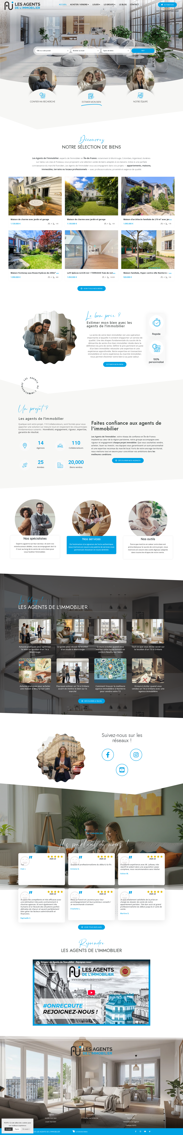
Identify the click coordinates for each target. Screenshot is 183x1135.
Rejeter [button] (17, 1129)
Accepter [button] (8, 1129)
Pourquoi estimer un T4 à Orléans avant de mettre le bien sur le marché (72, 689)
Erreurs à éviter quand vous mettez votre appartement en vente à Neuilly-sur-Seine (110, 649)
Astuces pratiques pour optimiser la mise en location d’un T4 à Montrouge (35, 649)
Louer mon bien (50, 1122)
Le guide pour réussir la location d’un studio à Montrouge (72, 648)
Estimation (91, 1114)
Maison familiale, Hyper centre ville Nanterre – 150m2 (149, 273)
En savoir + (26, 1129)
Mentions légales (131, 1114)
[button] (167, 4)
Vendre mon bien (51, 1118)
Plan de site (131, 1118)
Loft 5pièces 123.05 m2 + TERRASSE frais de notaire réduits (95, 273)
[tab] (62, 4)
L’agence (51, 1114)
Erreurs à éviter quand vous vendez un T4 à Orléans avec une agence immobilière (148, 689)
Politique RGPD (131, 1125)
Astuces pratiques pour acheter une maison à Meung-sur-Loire (35, 687)
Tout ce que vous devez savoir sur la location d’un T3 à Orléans (148, 648)
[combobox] (52, 50)
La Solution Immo (82, 1132)
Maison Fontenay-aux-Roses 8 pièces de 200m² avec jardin (39, 273)
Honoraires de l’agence (131, 1122)
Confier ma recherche (90, 1118)
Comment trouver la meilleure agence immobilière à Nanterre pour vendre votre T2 (110, 689)
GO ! (143, 51)
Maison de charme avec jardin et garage (30, 219)
